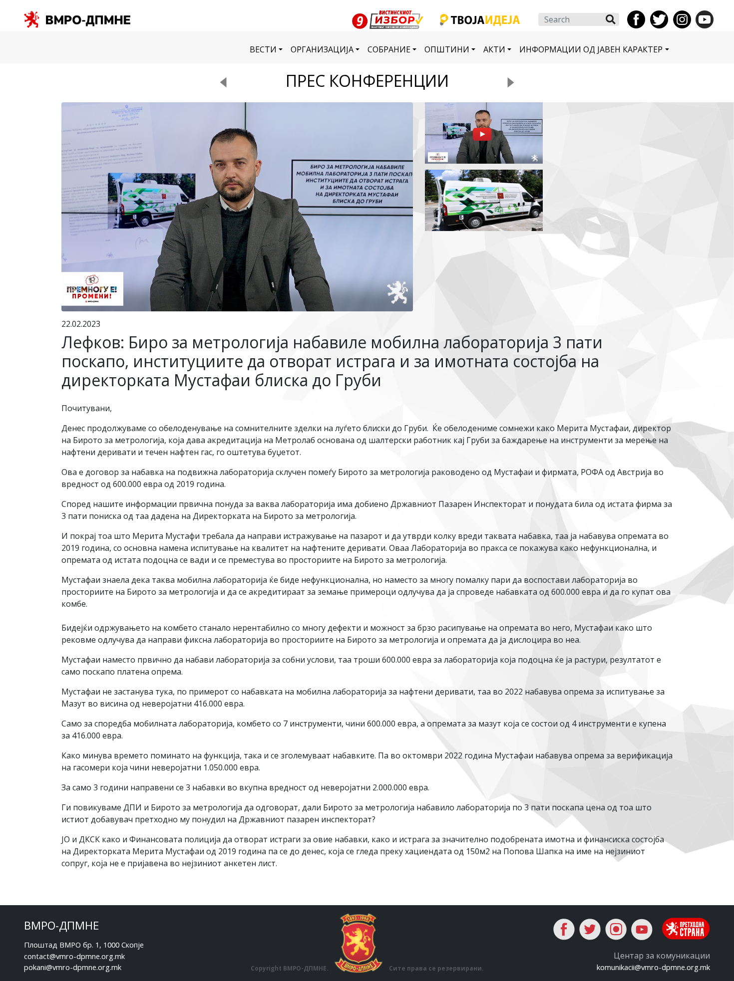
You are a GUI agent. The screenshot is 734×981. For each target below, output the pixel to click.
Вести (263, 49)
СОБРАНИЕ (388, 49)
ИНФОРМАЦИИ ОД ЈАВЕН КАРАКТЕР (591, 49)
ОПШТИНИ (446, 49)
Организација (322, 49)
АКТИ (494, 49)
